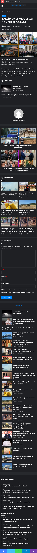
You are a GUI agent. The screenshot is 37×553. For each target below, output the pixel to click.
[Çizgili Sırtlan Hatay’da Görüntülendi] (6, 88)
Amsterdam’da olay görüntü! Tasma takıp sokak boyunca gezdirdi (9, 230)
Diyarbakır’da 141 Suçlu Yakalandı (26, 194)
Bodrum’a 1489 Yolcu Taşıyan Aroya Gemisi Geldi (22, 465)
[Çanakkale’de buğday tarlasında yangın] (27, 204)
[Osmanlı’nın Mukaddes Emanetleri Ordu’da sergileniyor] (7, 351)
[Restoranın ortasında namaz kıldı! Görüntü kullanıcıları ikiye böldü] (27, 222)
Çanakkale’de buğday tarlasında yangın (26, 211)
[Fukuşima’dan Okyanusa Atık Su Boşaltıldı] (9, 204)
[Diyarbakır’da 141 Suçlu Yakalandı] (27, 186)
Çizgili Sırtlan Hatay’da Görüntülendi (20, 312)
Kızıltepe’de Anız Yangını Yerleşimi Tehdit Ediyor (9, 194)
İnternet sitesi (5, 283)
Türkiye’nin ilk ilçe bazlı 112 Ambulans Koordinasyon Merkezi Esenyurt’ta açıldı (24, 433)
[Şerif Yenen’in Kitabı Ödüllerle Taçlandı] (7, 450)
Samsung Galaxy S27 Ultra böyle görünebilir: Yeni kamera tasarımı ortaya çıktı (24, 375)
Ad (2, 269)
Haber (11, 12)
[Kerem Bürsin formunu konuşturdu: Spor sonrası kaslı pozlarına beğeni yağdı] (7, 343)
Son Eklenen (19, 305)
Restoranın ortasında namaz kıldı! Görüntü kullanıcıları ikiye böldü (26, 230)
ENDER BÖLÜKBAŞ (9, 26)
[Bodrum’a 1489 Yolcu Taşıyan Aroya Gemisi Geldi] (7, 466)
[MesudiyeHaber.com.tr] (18, 5)
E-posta (4, 276)
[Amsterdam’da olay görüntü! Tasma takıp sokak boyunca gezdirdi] (9, 222)
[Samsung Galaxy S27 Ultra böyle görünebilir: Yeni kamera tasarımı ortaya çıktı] (7, 375)
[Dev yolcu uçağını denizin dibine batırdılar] (7, 335)
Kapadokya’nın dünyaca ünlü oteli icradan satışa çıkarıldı (22, 358)
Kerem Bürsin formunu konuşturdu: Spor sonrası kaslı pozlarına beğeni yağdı (23, 342)
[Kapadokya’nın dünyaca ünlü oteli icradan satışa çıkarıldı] (7, 359)
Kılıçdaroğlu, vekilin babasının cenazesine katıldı (23, 457)
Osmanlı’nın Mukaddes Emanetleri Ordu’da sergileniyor (23, 350)
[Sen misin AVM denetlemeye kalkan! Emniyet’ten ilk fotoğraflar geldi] (7, 425)
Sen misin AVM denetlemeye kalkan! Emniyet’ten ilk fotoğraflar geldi (22, 425)
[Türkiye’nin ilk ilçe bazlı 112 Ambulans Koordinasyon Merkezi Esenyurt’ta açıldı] (7, 434)
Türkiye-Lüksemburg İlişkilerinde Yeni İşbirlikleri (18, 1)
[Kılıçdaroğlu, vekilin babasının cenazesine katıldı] (7, 458)
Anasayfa (5, 12)
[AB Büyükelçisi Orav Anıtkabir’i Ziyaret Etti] (7, 442)
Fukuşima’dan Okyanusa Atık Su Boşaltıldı (9, 211)
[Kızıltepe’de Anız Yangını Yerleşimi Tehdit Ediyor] (9, 186)
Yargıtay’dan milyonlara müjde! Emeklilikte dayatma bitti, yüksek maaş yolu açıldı (24, 321)
